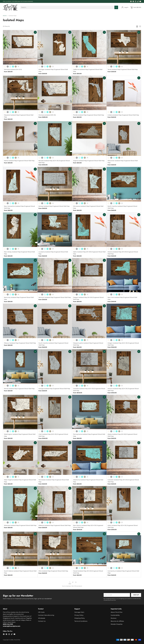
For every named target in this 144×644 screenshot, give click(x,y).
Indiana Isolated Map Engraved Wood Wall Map (123, 115)
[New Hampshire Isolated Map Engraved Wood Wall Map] (20, 184)
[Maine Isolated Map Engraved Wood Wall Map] (20, 138)
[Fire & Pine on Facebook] (131, 2)
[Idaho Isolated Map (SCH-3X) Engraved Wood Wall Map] (124, 503)
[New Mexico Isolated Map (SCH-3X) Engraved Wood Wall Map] (89, 503)
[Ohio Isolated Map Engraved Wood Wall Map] (55, 549)
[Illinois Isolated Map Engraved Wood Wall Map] (20, 366)
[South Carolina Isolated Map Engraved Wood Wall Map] (55, 321)
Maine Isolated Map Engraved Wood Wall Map (19, 160)
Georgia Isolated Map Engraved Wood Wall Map (54, 388)
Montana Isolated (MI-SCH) (13, 69)
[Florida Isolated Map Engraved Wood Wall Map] (89, 93)
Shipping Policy (79, 618)
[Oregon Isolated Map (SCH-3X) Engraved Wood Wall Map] (124, 321)
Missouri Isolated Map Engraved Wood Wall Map (20, 343)
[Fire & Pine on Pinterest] (133, 2)
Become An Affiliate (117, 621)
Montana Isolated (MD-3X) (47, 115)
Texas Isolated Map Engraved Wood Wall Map (123, 69)
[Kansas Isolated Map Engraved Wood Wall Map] (55, 184)
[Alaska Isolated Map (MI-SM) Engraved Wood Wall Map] (124, 412)
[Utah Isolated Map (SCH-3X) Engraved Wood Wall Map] (55, 412)
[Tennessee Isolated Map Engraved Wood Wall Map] (55, 458)
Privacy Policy (78, 615)
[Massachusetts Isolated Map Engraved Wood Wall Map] (89, 321)
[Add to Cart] (35, 32)
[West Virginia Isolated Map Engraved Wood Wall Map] (20, 458)
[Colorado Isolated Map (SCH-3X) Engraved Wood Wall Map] (89, 366)
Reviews (113, 618)
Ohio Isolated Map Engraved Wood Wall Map (53, 571)
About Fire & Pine (116, 612)
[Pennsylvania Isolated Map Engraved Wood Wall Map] (89, 412)
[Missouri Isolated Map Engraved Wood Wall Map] (20, 321)
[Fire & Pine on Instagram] (135, 2)
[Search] (116, 7)
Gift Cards (41, 612)
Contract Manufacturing (46, 615)
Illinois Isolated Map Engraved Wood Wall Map (19, 388)
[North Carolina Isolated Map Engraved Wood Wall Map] (124, 184)
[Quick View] (35, 35)
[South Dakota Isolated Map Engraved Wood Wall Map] (20, 549)
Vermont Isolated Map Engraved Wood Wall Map (54, 297)
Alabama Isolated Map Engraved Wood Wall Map (54, 525)
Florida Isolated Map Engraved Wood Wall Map (88, 115)
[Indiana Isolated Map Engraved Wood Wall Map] (124, 93)
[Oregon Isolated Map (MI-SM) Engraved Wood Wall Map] (89, 275)
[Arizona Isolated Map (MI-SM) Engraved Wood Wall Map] (124, 229)
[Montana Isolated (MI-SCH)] (20, 47)
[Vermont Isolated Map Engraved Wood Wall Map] (55, 275)
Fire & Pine (17, 640)
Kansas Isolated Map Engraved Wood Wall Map (54, 206)
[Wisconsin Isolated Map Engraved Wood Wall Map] (124, 138)
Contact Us (42, 621)
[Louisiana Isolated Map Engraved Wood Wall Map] (55, 229)
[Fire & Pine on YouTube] (140, 2)
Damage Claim (79, 612)
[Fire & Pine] (10, 7)
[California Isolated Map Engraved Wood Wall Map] (89, 47)
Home (4, 15)
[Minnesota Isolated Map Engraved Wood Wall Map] (89, 184)
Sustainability (115, 615)
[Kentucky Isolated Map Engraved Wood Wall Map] (20, 275)
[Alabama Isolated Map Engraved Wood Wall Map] (55, 503)
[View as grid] (137, 26)
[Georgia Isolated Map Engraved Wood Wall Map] (55, 366)
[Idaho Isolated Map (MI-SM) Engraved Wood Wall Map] (89, 229)
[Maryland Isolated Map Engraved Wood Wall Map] (20, 93)
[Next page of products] (75, 582)
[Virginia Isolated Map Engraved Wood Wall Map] (89, 138)
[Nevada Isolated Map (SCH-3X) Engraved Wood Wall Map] (55, 138)
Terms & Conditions (80, 621)
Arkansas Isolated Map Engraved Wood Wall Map (20, 525)
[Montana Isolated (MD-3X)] (55, 93)
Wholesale (41, 618)
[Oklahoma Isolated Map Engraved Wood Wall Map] (89, 458)
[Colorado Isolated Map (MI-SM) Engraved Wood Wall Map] (124, 458)
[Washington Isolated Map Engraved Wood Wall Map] (20, 412)
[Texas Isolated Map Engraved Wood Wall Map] (124, 47)
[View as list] (140, 26)
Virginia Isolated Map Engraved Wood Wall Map (88, 160)
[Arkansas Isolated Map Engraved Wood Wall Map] (20, 503)
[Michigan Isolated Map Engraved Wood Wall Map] (55, 47)
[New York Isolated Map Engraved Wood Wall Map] (124, 275)
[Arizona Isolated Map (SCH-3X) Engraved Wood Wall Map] (124, 366)
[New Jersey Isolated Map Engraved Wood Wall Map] (20, 229)
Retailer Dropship (116, 624)
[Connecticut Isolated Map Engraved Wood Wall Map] (124, 549)
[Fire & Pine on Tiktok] (138, 2)
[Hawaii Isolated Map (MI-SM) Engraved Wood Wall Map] (89, 549)
